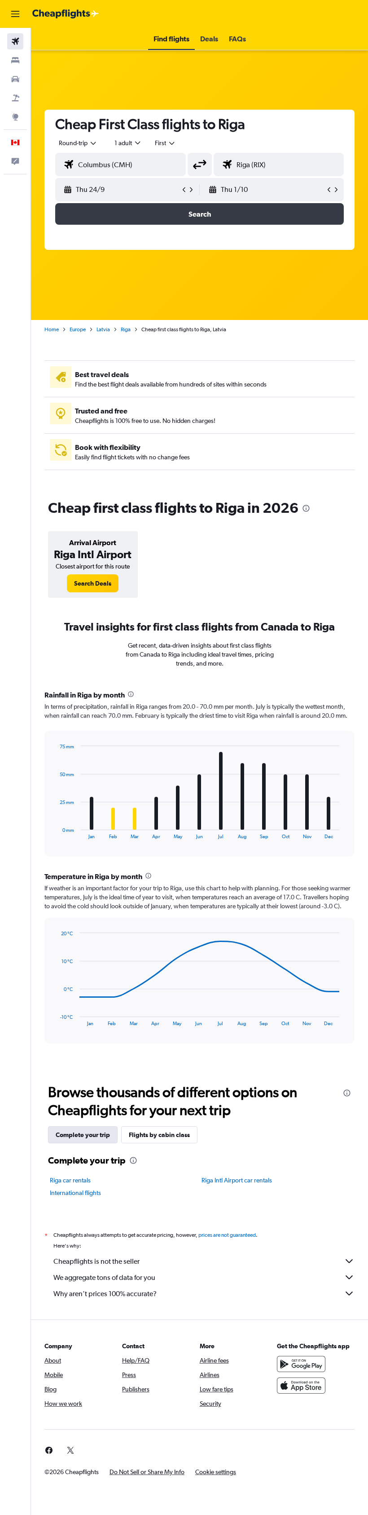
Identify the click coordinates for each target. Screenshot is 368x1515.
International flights (75, 1192)
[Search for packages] (15, 98)
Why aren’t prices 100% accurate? (105, 1293)
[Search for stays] (15, 60)
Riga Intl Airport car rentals (237, 1180)
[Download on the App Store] (301, 1385)
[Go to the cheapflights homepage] (65, 13)
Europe (78, 329)
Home (51, 329)
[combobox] (165, 142)
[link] (92, 583)
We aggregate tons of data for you (104, 1277)
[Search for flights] (15, 41)
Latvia (103, 329)
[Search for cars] (15, 79)
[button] (15, 14)
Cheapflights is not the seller (96, 1261)
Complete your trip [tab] (83, 1134)
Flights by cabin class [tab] (159, 1134)
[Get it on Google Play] (301, 1364)
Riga (126, 329)
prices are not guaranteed (227, 1235)
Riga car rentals (70, 1180)
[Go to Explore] (15, 117)
